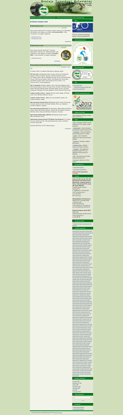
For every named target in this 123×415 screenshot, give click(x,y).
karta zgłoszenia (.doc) (36, 38)
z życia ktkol (45, 17)
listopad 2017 (78, 289)
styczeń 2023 (78, 255)
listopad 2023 (86, 248)
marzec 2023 (86, 253)
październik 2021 (76, 263)
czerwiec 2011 (75, 334)
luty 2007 (77, 365)
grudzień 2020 (78, 269)
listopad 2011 (78, 331)
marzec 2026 (88, 233)
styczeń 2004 (75, 375)
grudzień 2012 (85, 322)
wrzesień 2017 (85, 289)
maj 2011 (82, 334)
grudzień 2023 (78, 248)
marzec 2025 (78, 239)
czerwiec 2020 (78, 272)
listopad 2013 (75, 317)
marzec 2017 (83, 293)
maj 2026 (74, 233)
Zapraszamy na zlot (37, 26)
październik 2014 (76, 310)
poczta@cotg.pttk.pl (80, 192)
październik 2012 (83, 324)
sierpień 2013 (78, 319)
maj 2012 (77, 327)
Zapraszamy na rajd (37, 45)
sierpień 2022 (78, 258)
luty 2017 (88, 293)
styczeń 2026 (78, 234)
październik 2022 (83, 257)
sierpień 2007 (78, 362)
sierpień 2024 (84, 243)
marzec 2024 (78, 246)
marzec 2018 (78, 288)
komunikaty (39, 17)
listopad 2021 (86, 262)
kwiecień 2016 (88, 298)
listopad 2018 (83, 282)
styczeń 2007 (83, 365)
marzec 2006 (75, 372)
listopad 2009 (86, 344)
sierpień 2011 (83, 332)
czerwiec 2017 (82, 291)
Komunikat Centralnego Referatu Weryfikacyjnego (46, 65)
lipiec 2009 (77, 348)
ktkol (61, 17)
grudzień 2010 (75, 338)
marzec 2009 (86, 350)
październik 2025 (83, 236)
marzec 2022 (78, 260)
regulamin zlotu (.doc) (36, 36)
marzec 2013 (86, 320)
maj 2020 (85, 272)
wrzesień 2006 (75, 369)
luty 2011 (81, 336)
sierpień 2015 (86, 303)
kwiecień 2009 (78, 350)
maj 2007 (77, 363)
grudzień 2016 (82, 294)
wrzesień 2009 (84, 346)
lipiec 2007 (84, 362)
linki (83, 17)
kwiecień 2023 (78, 253)
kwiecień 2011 (88, 334)
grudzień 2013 (85, 315)
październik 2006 (86, 367)
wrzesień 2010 (78, 339)
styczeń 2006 (87, 372)
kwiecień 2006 (88, 370)
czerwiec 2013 (85, 319)
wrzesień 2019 (75, 277)
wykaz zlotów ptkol (77, 85)
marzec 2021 (86, 267)
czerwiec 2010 (78, 341)
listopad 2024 (86, 241)
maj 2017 (89, 291)
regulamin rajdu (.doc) (36, 58)
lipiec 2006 (89, 369)
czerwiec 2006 (75, 370)
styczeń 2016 (87, 300)
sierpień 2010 (86, 339)
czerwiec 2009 (84, 348)
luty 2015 (84, 307)
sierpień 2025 (78, 238)
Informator (65, 17)
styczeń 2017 (75, 294)
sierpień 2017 (75, 291)
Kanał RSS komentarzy (78, 409)
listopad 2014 (86, 308)
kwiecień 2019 (88, 279)
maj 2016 (82, 298)
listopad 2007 (75, 360)
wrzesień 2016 (87, 296)
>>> (82, 117)
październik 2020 (76, 270)
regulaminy (79, 17)
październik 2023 (76, 250)
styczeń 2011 (87, 336)
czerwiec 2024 (78, 245)
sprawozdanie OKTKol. (78, 167)
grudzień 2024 (78, 241)
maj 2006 (82, 370)
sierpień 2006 (83, 369)
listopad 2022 (75, 257)
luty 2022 (84, 260)
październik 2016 (79, 296)
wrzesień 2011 (75, 332)
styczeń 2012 (83, 329)
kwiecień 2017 (75, 293)
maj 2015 (85, 305)
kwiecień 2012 (83, 327)
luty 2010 (84, 343)
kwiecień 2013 (78, 320)
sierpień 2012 (78, 325)
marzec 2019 (75, 281)
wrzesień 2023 (84, 250)
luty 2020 (77, 274)
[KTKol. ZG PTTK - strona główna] (61, 16)
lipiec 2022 (84, 258)
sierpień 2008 (78, 355)
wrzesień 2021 (84, 263)
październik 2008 (83, 353)
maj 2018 (85, 286)
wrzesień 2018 (78, 284)
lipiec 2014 (77, 312)
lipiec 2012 (84, 325)
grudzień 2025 (85, 234)
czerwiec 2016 (75, 298)
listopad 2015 (83, 301)
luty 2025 (84, 239)
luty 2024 (84, 246)
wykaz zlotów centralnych (79, 89)
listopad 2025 (75, 236)
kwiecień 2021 (78, 267)
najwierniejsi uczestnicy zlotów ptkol (82, 87)
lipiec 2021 (77, 265)
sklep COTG (78, 195)
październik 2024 (76, 243)
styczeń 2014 (78, 315)
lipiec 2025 (84, 238)
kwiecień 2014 (78, 313)
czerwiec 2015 (78, 305)
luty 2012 (77, 329)
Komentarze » (68, 41)
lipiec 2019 (89, 277)
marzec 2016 (75, 300)
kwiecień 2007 (83, 363)
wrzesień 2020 (84, 270)
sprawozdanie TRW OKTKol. (79, 169)
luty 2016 (81, 300)
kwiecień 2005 (75, 374)
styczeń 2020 (83, 274)
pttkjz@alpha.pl (86, 205)
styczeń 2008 (78, 358)
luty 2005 (82, 374)
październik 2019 (86, 276)
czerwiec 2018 (78, 286)
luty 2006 (81, 372)
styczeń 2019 (87, 281)
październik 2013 (83, 317)
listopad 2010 (83, 338)
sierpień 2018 (86, 284)
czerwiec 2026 (88, 231)
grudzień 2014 (78, 308)
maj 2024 (85, 245)
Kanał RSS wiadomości (78, 407)
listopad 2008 (75, 353)
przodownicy (75, 386)
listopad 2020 (86, 269)
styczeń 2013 (78, 322)
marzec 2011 (75, 336)
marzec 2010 (78, 343)
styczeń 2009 (78, 351)
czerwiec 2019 (75, 279)
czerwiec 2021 (84, 265)
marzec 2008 (86, 356)
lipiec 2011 (89, 332)
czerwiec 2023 (84, 251)
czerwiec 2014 (84, 312)
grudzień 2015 (75, 301)
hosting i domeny (58, 412)
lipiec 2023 (77, 251)
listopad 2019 (78, 276)
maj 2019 (82, 279)
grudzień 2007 (85, 358)
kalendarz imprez (72, 17)
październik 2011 (86, 331)
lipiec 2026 (81, 231)
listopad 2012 (75, 324)
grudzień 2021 (78, 262)
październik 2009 (76, 346)
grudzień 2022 (85, 255)
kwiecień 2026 (80, 233)
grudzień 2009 (78, 344)
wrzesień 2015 (78, 303)
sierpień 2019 (83, 277)
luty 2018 (84, 288)
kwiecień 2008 (78, 356)
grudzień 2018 (75, 282)
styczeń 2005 (88, 374)
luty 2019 (81, 281)
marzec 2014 (86, 313)
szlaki (54, 17)
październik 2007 (83, 360)
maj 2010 (85, 341)
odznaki (50, 17)
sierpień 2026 (75, 231)
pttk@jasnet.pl (79, 205)
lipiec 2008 (84, 355)
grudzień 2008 (85, 351)
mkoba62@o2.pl (80, 215)
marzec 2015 (78, 307)
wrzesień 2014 (84, 310)
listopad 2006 (78, 367)
